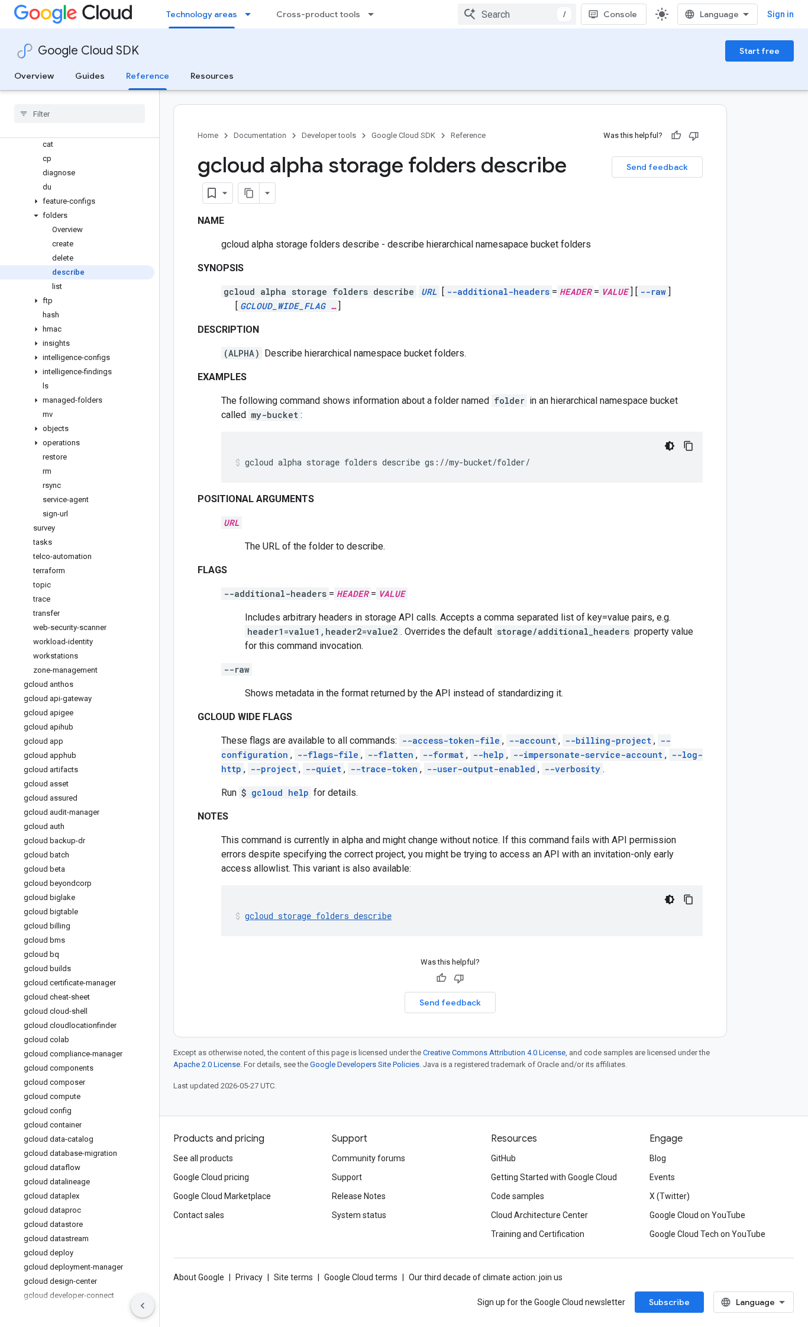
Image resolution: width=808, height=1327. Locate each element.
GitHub (503, 1158)
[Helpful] (676, 135)
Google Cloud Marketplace (222, 1196)
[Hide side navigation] (142, 1306)
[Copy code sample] (688, 445)
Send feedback (657, 167)
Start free (759, 51)
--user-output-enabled (480, 769)
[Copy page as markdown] (249, 193)
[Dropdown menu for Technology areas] (251, 14)
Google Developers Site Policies (364, 1064)
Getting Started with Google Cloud (554, 1177)
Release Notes (359, 1196)
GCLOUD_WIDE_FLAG (282, 305)
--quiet (323, 769)
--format (443, 754)
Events (662, 1177)
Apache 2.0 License (206, 1064)
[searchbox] (79, 113)
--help (488, 754)
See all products (203, 1158)
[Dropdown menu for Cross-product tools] (374, 14)
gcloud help (280, 792)
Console (620, 14)
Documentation (260, 135)
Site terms (293, 1277)
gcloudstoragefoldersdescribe (318, 915)
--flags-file (327, 754)
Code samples (517, 1196)
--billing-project (608, 740)
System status (359, 1215)
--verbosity (572, 769)
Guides (90, 75)
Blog (657, 1158)
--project (273, 769)
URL (429, 291)
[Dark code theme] (669, 445)
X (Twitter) (669, 1196)
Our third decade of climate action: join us (486, 1277)
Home (208, 135)
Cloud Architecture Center (539, 1215)
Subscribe (669, 1302)
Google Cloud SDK (88, 50)
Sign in (780, 14)
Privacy (249, 1277)
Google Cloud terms (360, 1277)
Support (347, 1177)
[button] (77, 201)
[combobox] (517, 14)
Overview (34, 75)
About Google (198, 1277)
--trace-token (384, 769)
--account (532, 740)
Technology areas (201, 14)
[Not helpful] (694, 135)
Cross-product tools (318, 14)
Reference (147, 75)
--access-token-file (451, 740)
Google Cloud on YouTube (697, 1215)
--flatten (390, 754)
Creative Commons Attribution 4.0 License (494, 1052)
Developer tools (329, 135)
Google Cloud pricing (211, 1177)
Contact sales (198, 1215)
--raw (653, 291)
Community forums (368, 1158)
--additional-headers (498, 291)
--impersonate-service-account (587, 754)
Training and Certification (537, 1234)
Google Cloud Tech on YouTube (707, 1234)
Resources (212, 75)
